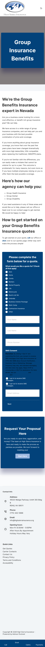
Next (9, 404)
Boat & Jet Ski (14, 295)
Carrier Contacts (9, 551)
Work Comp (13, 305)
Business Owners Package (18, 302)
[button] (22, 456)
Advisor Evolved (18, 634)
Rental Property (14, 285)
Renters (11, 282)
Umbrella (12, 298)
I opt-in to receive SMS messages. (16, 379)
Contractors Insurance (17, 308)
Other (11, 312)
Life (10, 288)
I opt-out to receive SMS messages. (16, 385)
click (4, 241)
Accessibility (8, 563)
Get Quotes (7, 548)
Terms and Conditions (12, 560)
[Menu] (41, 8)
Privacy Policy (8, 557)
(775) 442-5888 (16, 513)
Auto (10, 272)
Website (15, 375)
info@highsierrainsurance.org (22, 520)
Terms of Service (22, 372)
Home (11, 275)
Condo (11, 278)
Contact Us (7, 554)
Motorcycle (13, 292)
